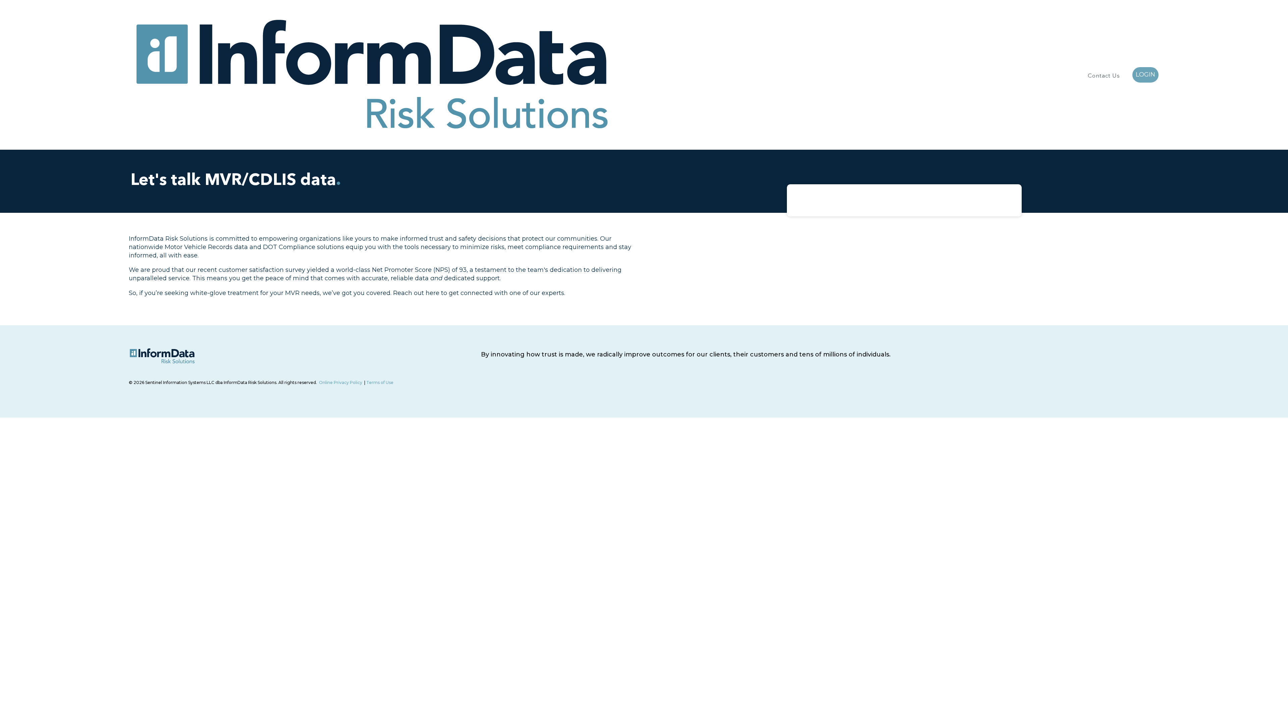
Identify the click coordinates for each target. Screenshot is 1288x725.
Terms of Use (379, 382)
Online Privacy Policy (340, 382)
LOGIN (1145, 74)
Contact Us (1104, 76)
